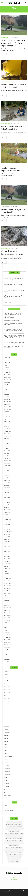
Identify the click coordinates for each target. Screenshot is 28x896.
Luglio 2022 (6, 477)
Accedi (5, 805)
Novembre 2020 (8, 527)
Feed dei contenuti (8, 808)
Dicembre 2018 (7, 583)
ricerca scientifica (17, 854)
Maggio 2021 (7, 512)
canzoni (19, 822)
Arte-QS (6, 680)
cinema (20, 824)
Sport (5, 777)
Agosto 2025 (7, 387)
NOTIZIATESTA (20, 842)
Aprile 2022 (6, 485)
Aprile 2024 (6, 426)
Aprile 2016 (6, 661)
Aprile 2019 (6, 573)
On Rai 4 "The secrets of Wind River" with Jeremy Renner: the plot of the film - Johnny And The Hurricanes (14, 344)
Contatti (14, 877)
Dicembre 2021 (7, 495)
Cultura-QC (7, 699)
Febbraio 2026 (7, 372)
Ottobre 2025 (7, 382)
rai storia (8, 854)
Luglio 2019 (6, 566)
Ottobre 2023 (7, 441)
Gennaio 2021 (7, 522)
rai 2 (22, 849)
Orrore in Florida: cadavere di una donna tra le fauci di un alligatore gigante (13, 43)
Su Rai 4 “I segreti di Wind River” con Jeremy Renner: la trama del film (14, 346)
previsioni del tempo (14, 845)
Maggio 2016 (7, 659)
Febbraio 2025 (7, 401)
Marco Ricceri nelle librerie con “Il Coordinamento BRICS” (12, 338)
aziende (9, 822)
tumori (18, 861)
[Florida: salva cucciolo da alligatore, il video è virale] (14, 153)
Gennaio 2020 (7, 551)
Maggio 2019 (7, 571)
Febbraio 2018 (7, 608)
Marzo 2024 (7, 428)
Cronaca (6, 683)
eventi (21, 833)
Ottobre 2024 (7, 411)
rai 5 (15, 852)
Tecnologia (6, 789)
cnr (7, 826)
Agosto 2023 (7, 446)
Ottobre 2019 (7, 558)
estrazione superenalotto (11, 833)
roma (8, 856)
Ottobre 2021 (7, 500)
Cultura (6, 695)
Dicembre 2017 (7, 612)
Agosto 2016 (7, 652)
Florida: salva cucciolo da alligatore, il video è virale (11, 169)
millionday (20, 838)
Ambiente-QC (7, 674)
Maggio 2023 (7, 453)
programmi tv (19, 847)
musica (6, 842)
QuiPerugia (6, 738)
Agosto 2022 (7, 475)
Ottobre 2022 (7, 470)
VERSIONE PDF (7, 795)
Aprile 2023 (6, 455)
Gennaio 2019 (7, 581)
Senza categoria (8, 756)
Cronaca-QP (7, 689)
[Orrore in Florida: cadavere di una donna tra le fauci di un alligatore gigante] (14, 25)
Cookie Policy (8, 892)
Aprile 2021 (6, 514)
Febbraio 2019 (7, 578)
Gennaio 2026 (7, 374)
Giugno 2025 (7, 392)
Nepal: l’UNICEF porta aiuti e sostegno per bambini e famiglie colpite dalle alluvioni (13, 296)
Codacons (12, 826)
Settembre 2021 (7, 502)
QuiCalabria (6, 735)
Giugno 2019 (7, 568)
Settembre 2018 (7, 590)
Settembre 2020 (8, 531)
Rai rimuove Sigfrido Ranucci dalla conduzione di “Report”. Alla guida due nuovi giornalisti (13, 284)
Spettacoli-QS (7, 774)
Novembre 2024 (7, 409)
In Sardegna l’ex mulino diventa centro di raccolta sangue (13, 330)
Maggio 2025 (7, 394)
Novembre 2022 (7, 468)
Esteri (2, 37)
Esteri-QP (6, 717)
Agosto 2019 (7, 563)
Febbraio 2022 (7, 490)
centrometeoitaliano (11, 824)
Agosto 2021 (7, 504)
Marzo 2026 (7, 370)
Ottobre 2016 (7, 647)
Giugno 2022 (7, 480)
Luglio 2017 (6, 625)
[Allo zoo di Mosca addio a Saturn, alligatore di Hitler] (14, 236)
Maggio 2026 (7, 365)
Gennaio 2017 (7, 639)
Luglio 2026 (7, 360)
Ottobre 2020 (7, 529)
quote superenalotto (10, 849)
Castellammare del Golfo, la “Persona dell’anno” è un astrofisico (13, 314)
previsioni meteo (10, 847)
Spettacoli (6, 765)
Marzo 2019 (7, 576)
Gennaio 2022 (7, 492)
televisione (11, 861)
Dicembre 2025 (7, 377)
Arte (5, 677)
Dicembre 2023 (7, 436)
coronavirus (9, 829)
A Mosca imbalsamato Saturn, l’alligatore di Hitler (13, 127)
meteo (14, 838)
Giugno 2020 (7, 539)
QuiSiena (6, 741)
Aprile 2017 (6, 632)
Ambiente (6, 671)
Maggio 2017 (7, 630)
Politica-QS (6, 732)
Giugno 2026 (7, 362)
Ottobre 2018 (7, 588)
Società (8, 81)
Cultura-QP (6, 702)
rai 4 (11, 852)
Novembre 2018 (7, 585)
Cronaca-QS (7, 692)
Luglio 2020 (7, 536)
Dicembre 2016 (7, 642)
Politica (6, 729)
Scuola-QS (6, 753)
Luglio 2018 (6, 595)
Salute (5, 744)
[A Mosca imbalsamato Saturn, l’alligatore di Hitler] (14, 111)
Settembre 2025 (8, 384)
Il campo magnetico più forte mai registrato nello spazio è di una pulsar (13, 316)
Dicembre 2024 (7, 406)
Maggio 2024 (7, 424)
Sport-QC (6, 780)
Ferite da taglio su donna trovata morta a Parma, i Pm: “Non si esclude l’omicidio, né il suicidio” (14, 290)
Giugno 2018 (7, 598)
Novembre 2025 (7, 379)
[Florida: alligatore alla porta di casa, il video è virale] (14, 70)
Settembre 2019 (7, 561)
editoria (21, 829)
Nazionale (6, 37)
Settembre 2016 (7, 649)
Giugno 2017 (7, 627)
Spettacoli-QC (7, 768)
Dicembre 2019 (7, 554)
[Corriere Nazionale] (14, 3)
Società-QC (6, 762)
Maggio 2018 (7, 600)
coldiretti (19, 826)
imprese (17, 836)
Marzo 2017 (6, 635)
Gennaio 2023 (7, 463)
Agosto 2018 (7, 593)
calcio (14, 822)
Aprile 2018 (6, 603)
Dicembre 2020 (7, 524)
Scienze (6, 747)
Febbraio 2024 (7, 431)
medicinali (8, 838)
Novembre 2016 (7, 644)
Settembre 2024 (8, 414)
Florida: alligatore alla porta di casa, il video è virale (13, 85)
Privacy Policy (14, 879)
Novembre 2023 (7, 438)
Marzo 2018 (7, 605)
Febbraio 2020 (7, 549)
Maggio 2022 (7, 482)
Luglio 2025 (7, 389)
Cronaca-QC (7, 686)
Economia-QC (7, 711)
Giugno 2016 (7, 657)
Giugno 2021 (7, 509)
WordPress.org (7, 813)
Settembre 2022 (7, 473)
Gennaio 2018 (7, 610)
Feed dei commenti (8, 810)
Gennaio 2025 (7, 404)
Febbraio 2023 (7, 460)
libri (21, 836)
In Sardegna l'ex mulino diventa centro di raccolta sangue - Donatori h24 (13, 328)
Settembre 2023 (7, 443)
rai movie (20, 852)
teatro (18, 859)
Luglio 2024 (7, 419)
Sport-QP (6, 783)
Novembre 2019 (7, 556)
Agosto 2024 (7, 416)
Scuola (5, 750)
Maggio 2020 (7, 541)
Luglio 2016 (6, 654)
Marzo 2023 (7, 458)
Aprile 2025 (6, 397)
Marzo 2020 (7, 546)
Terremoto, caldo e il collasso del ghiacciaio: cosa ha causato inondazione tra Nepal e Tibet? (13, 278)
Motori (5, 723)
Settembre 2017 (7, 620)
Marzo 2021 (6, 517)
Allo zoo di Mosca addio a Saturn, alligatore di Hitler (12, 252)
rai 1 (18, 849)
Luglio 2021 (6, 507)
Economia (6, 708)
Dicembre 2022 (7, 465)
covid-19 (15, 829)
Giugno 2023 (7, 450)
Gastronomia (7, 720)
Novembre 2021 (7, 497)
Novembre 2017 (7, 615)
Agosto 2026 (7, 357)
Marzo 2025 (7, 399)
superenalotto (11, 859)
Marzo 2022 (7, 487)
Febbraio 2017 (7, 637)
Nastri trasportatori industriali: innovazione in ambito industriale (12, 321)
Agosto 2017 (7, 622)
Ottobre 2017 (7, 617)
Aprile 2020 (6, 544)
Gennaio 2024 (7, 433)
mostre (21, 840)
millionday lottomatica (11, 840)
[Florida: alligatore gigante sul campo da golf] (14, 195)
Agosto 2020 (7, 534)
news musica (13, 842)
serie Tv (13, 856)
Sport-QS (6, 786)
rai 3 (7, 852)
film (12, 836)
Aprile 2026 (6, 367)
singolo (19, 856)
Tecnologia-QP (7, 792)
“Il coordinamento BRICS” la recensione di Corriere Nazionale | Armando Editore (14, 336)
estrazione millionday (14, 831)
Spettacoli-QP (7, 771)
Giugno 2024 (7, 421)
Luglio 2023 (6, 448)
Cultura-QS (6, 705)
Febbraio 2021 (7, 519)
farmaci (8, 836)
